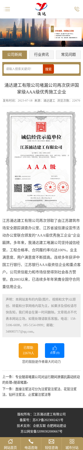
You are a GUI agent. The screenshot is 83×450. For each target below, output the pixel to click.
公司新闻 (14, 55)
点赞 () (54, 352)
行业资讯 (41, 55)
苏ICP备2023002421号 (48, 420)
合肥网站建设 (56, 425)
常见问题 (68, 55)
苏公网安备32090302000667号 (41, 431)
